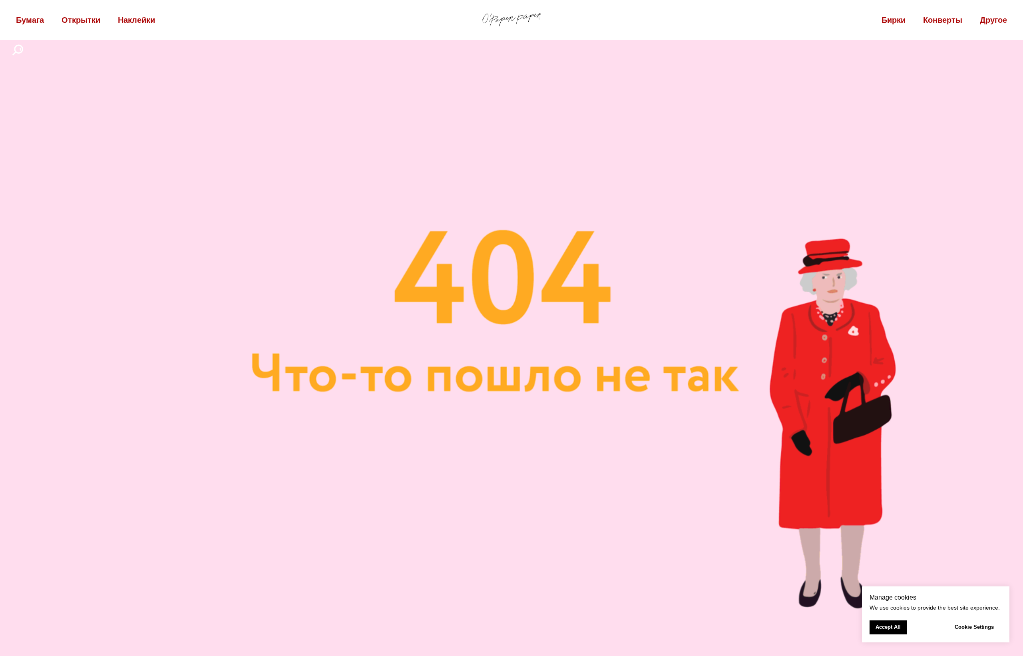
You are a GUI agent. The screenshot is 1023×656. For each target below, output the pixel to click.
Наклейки (136, 20)
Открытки (81, 20)
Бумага (30, 20)
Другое (993, 20)
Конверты (942, 20)
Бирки (894, 20)
